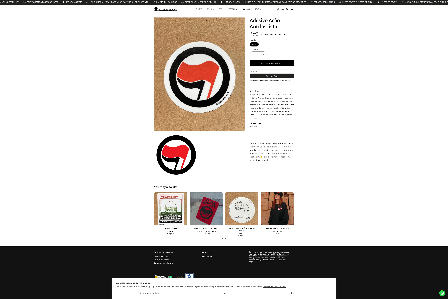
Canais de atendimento (164, 263)
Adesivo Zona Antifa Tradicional (206, 228)
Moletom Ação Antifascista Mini (277, 228)
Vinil (254, 44)
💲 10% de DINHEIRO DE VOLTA (274, 34)
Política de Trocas (161, 260)
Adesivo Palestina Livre (170, 228)
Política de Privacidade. (274, 287)
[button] (200, 9)
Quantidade (254, 49)
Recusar (295, 293)
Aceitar (223, 293)
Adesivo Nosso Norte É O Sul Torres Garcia (242, 229)
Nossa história (207, 257)
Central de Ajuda (161, 257)
